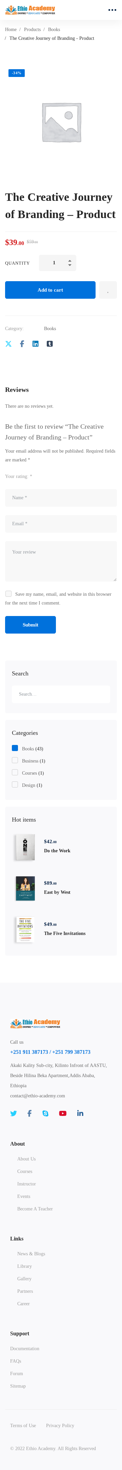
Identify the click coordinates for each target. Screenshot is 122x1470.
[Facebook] (22, 344)
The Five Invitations (64, 933)
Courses (33, 773)
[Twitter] (8, 344)
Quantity (17, 263)
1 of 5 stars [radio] (44, 476)
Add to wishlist (108, 290)
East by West (57, 892)
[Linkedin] (35, 344)
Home (11, 29)
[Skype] (45, 1113)
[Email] (64, 344)
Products (32, 29)
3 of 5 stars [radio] (62, 476)
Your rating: (18, 476)
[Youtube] (63, 1113)
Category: (14, 328)
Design (32, 785)
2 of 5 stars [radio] (53, 476)
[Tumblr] (49, 344)
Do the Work (57, 850)
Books (54, 29)
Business (33, 761)
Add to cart (50, 290)
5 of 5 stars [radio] (81, 476)
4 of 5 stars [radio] (71, 476)
